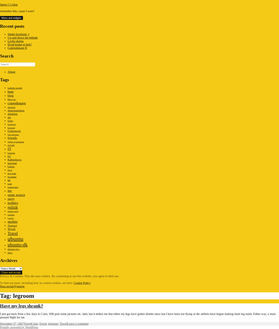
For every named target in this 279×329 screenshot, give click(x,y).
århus (10, 253)
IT (9, 149)
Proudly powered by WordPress (19, 327)
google (11, 145)
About (11, 71)
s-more (11, 218)
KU (9, 156)
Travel (13, 233)
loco (10, 170)
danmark (11, 107)
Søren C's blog (9, 4)
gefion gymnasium (16, 142)
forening (11, 128)
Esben (10, 121)
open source (16, 195)
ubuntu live (14, 249)
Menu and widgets (11, 18)
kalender (11, 153)
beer (11, 92)
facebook (12, 124)
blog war (12, 99)
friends (12, 138)
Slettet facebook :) (18, 34)
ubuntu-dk (18, 244)
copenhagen (17, 103)
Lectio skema (16, 41)
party (11, 199)
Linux (11, 166)
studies (12, 222)
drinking (13, 113)
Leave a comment (77, 323)
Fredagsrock (14, 131)
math (10, 184)
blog (11, 95)
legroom (53, 323)
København (14, 159)
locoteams (12, 177)
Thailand (12, 225)
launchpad (12, 163)
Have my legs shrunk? (21, 305)
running (11, 215)
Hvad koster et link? (20, 44)
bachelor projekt (15, 88)
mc (10, 191)
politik (13, 207)
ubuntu (15, 239)
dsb (9, 117)
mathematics (13, 187)
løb (9, 180)
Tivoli (12, 229)
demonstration (16, 110)
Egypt (43, 323)
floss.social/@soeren (12, 286)
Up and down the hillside (23, 37)
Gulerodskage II (17, 48)
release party (13, 211)
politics (13, 203)
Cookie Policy (82, 283)
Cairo (34, 323)
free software (13, 135)
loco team (12, 173)
